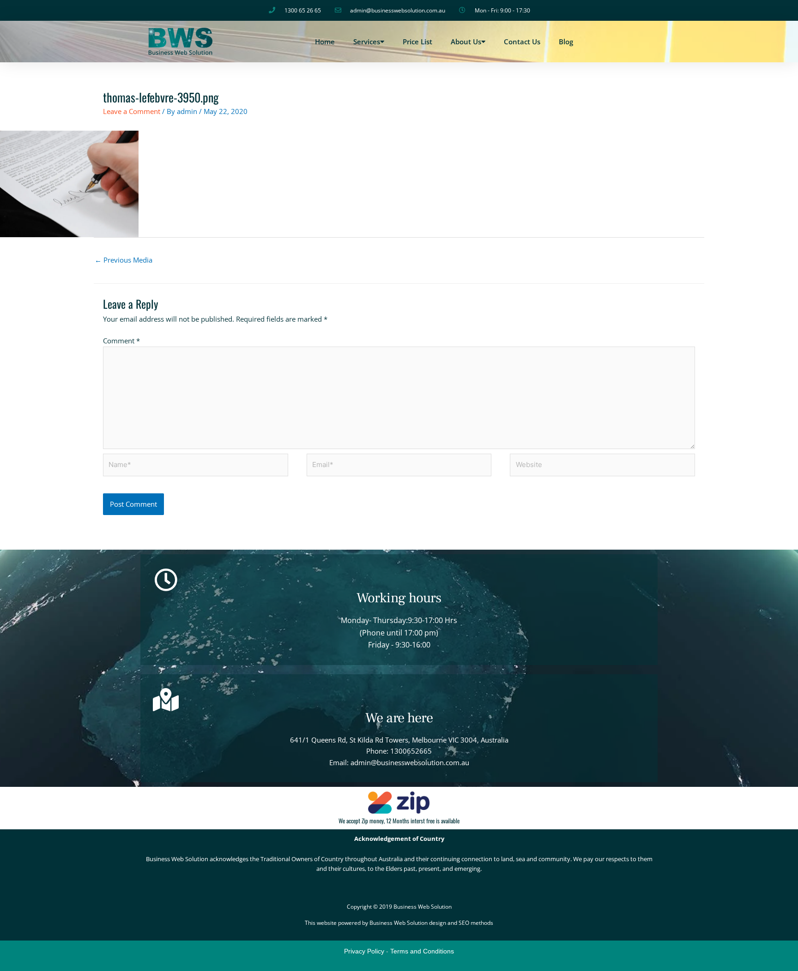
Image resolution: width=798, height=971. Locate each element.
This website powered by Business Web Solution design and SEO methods (399, 923)
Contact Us (522, 41)
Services (366, 41)
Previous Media (123, 259)
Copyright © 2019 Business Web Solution (399, 907)
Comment (121, 340)
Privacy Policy (364, 951)
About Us (466, 41)
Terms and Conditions (422, 951)
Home (325, 41)
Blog (566, 41)
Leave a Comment (131, 111)
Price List (417, 41)
